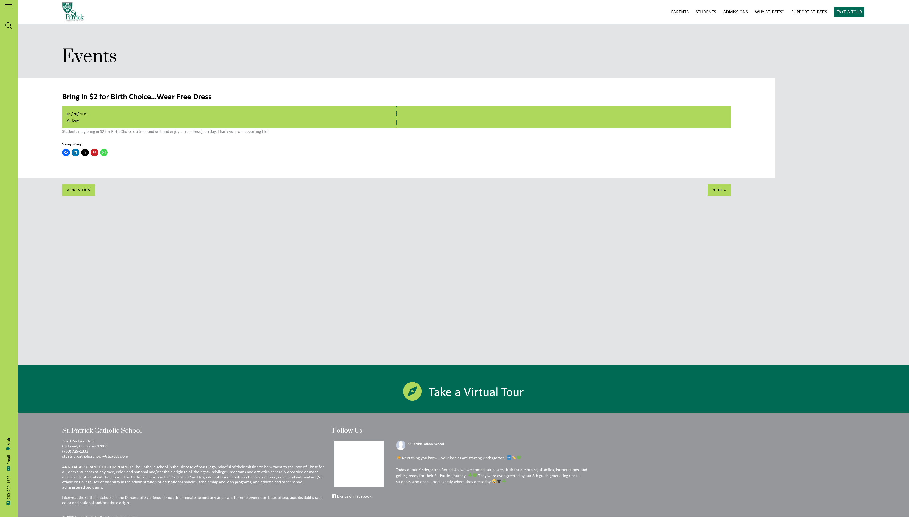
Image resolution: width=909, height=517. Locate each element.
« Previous (78, 190)
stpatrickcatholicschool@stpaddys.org (95, 456)
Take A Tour (849, 12)
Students (706, 12)
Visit (8, 441)
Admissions (735, 12)
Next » (719, 190)
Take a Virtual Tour (476, 391)
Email (8, 459)
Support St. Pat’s (809, 12)
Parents (680, 12)
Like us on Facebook (353, 496)
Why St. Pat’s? (769, 12)
